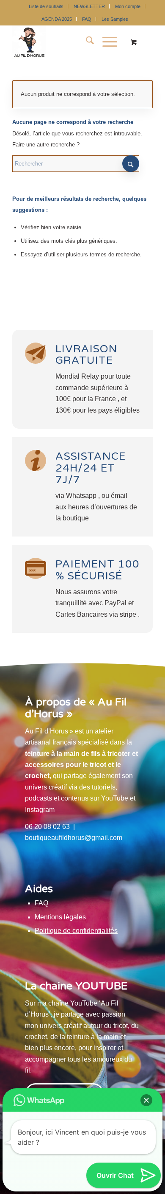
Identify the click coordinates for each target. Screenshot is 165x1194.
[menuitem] (46, 6)
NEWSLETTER (89, 6)
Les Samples (115, 19)
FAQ (86, 19)
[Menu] (105, 42)
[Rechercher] (85, 42)
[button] (146, 1100)
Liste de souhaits (46, 6)
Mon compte (127, 6)
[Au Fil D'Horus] (68, 42)
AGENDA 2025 (56, 19)
